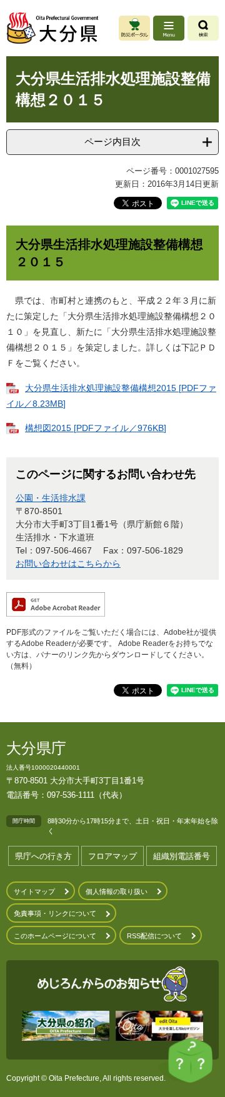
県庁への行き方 (43, 856)
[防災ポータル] (134, 28)
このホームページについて (55, 936)
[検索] (203, 28)
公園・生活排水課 (51, 498)
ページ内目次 (112, 141)
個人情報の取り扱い (117, 891)
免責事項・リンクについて (55, 913)
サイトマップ (34, 891)
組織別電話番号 (181, 856)
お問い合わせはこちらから (68, 563)
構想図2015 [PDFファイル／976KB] (95, 428)
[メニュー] (168, 28)
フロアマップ (112, 856)
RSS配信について (154, 936)
